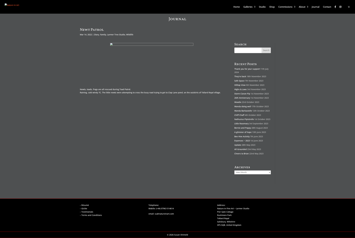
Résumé (85, 205)
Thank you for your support (247, 69)
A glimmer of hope (243, 132)
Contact (327, 7)
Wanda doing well (242, 106)
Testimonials (87, 211)
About (302, 7)
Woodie (237, 102)
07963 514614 (167, 208)
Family (103, 34)
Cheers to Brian (241, 153)
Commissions (285, 7)
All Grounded (240, 149)
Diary (96, 34)
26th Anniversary (242, 97)
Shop (272, 7)
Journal (315, 7)
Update (237, 145)
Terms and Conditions (91, 215)
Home (236, 7)
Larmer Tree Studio (116, 34)
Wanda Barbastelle (243, 110)
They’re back (240, 76)
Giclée (84, 208)
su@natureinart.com (164, 213)
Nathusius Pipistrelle (244, 119)
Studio (262, 7)
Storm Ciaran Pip (242, 93)
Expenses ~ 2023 (242, 140)
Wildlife (129, 34)
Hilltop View (239, 85)
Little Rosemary (241, 123)
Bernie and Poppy (242, 128)
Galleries (248, 7)
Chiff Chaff (239, 115)
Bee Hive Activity (242, 136)
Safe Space (239, 80)
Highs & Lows (240, 89)
